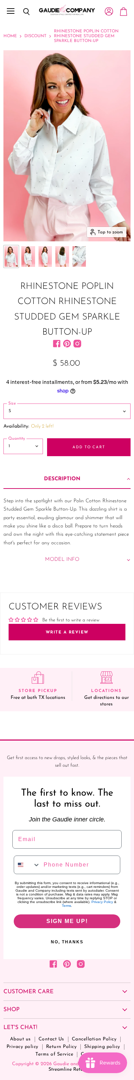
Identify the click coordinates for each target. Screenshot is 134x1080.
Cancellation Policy (94, 1039)
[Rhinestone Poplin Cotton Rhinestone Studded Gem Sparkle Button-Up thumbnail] (11, 256)
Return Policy (61, 1046)
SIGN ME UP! (67, 921)
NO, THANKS (67, 942)
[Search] (21, 12)
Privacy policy (22, 1046)
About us (20, 1039)
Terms (66, 906)
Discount (35, 36)
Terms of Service (54, 1054)
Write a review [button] (67, 632)
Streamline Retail (67, 1069)
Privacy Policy (102, 902)
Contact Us (51, 1039)
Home (10, 36)
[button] (67, 479)
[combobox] (27, 865)
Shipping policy (102, 1046)
